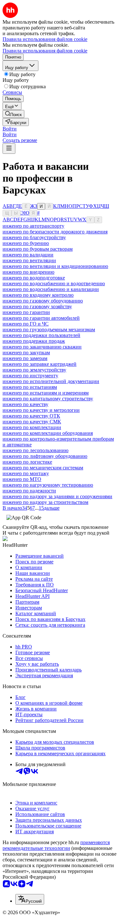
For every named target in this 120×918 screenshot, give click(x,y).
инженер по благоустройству (34, 237)
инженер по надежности (29, 490)
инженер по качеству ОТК (31, 416)
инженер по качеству (25, 404)
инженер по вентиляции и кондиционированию (55, 266)
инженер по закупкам (26, 352)
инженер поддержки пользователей (41, 335)
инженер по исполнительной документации (51, 381)
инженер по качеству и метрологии (41, 410)
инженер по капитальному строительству (48, 398)
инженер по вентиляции (29, 260)
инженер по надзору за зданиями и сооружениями (57, 496)
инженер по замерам (25, 358)
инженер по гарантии (26, 312)
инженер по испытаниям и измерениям (46, 393)
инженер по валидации (28, 254)
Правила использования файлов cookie (45, 50)
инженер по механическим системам (43, 467)
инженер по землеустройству (34, 370)
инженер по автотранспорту (33, 226)
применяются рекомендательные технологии (56, 845)
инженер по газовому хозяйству (37, 306)
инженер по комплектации (32, 427)
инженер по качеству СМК (32, 421)
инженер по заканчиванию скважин (42, 346)
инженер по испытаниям (30, 387)
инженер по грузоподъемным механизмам (49, 329)
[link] (13, 114)
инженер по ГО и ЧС (26, 323)
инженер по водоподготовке (34, 277)
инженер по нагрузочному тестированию (48, 485)
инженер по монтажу (26, 473)
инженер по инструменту (30, 375)
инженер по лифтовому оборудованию (45, 456)
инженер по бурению (26, 243)
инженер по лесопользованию (35, 450)
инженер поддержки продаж (34, 341)
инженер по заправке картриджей (39, 364)
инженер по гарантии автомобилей (41, 318)
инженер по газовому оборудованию (43, 300)
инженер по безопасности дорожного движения (55, 231)
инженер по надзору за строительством (45, 502)
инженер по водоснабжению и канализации (51, 289)
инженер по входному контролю (38, 295)
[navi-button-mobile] (9, 148)
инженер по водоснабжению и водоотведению (54, 283)
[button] (10, 128)
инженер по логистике (27, 462)
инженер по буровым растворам (38, 249)
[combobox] (29, 899)
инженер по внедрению (28, 272)
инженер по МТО (22, 479)
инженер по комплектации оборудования (48, 433)
